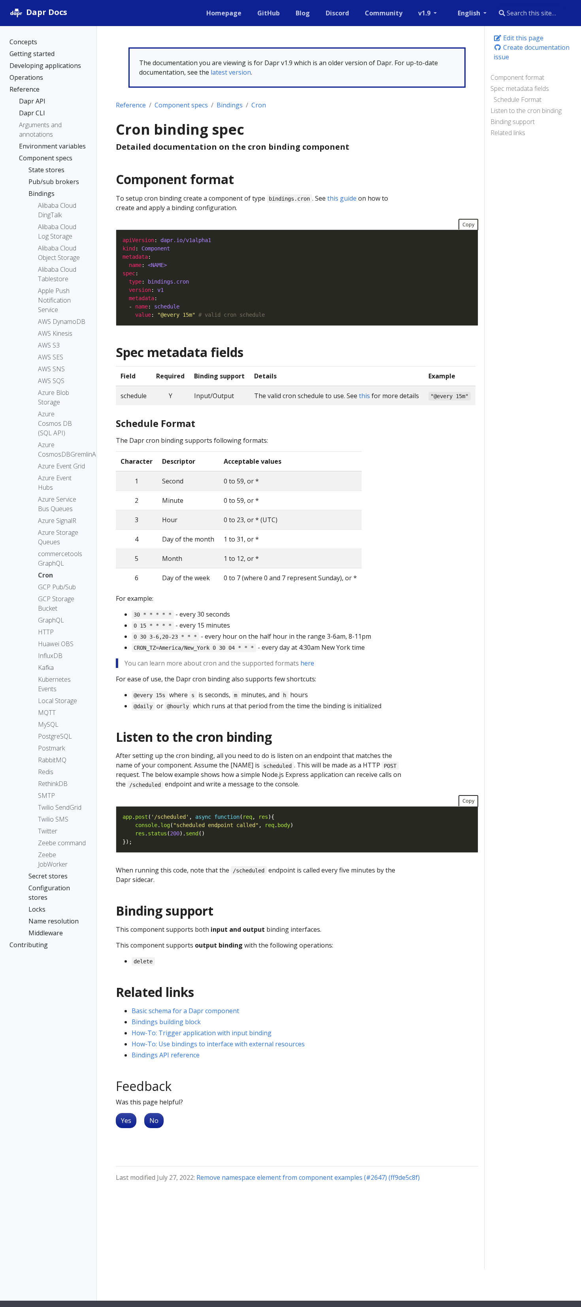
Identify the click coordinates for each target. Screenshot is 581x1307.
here (307, 663)
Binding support (512, 121)
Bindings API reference (166, 1055)
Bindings (230, 105)
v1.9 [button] (425, 13)
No (153, 1120)
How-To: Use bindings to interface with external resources (218, 1044)
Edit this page (522, 38)
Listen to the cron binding (526, 110)
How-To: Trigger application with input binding (202, 1033)
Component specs (181, 105)
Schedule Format (517, 99)
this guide (342, 198)
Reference (131, 105)
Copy (468, 224)
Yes (126, 1120)
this (364, 395)
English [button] (470, 13)
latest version (231, 72)
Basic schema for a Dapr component (185, 1010)
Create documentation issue (532, 52)
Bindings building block (166, 1021)
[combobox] (530, 13)
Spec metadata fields (519, 88)
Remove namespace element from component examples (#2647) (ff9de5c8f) (308, 1177)
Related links (507, 132)
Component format (517, 77)
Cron (258, 105)
